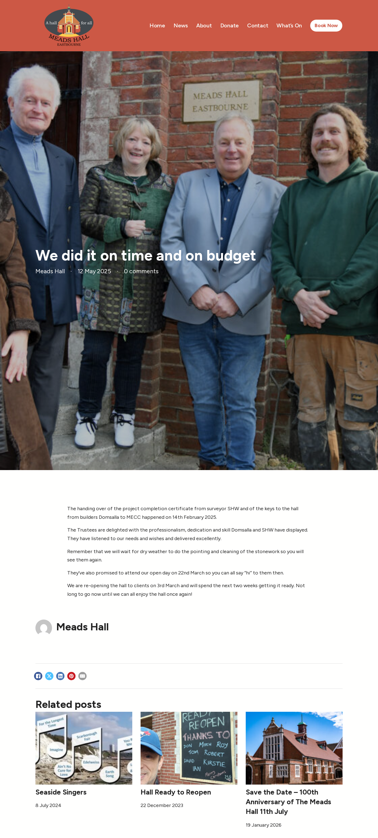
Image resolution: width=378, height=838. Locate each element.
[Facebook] (38, 676)
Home (157, 25)
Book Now (326, 25)
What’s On (289, 25)
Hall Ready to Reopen (176, 792)
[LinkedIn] (60, 676)
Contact (257, 25)
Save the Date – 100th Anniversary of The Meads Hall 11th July (288, 802)
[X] (49, 676)
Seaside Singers (61, 792)
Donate (229, 25)
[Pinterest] (71, 676)
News (181, 25)
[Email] (82, 676)
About (204, 25)
